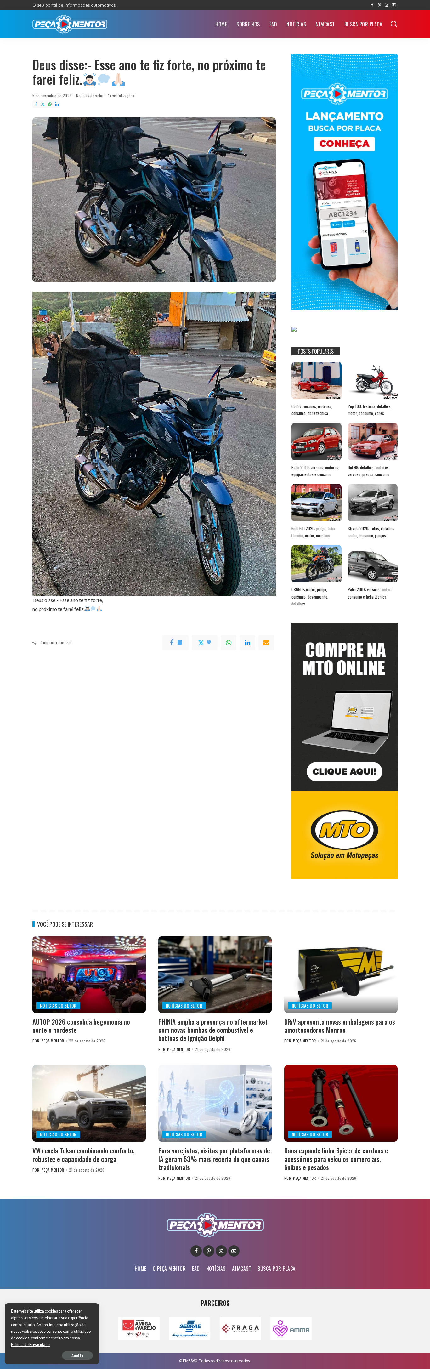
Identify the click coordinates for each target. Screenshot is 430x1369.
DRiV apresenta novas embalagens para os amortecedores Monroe (339, 1026)
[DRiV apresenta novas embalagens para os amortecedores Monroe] (341, 974)
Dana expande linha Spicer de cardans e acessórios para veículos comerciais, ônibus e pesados (336, 1158)
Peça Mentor (52, 1040)
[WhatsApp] (50, 104)
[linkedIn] (247, 642)
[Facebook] (372, 5)
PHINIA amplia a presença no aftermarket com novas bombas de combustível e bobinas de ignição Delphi (213, 1030)
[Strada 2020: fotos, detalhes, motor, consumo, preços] (373, 502)
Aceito (77, 1355)
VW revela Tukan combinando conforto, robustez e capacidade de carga (83, 1154)
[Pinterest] (379, 5)
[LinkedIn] (57, 104)
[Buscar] (394, 24)
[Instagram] (386, 5)
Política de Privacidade (30, 1344)
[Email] (266, 642)
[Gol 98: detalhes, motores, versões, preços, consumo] (373, 441)
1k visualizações (121, 95)
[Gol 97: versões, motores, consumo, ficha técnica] (316, 380)
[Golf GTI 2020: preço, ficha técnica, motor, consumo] (316, 502)
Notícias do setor (90, 95)
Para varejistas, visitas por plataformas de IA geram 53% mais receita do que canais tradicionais (214, 1158)
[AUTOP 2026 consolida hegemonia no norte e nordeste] (89, 974)
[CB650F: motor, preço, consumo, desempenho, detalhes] (316, 563)
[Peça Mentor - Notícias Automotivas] (69, 24)
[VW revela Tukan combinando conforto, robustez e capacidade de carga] (89, 1103)
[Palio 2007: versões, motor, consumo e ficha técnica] (373, 563)
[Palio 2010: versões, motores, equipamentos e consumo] (316, 441)
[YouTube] (394, 5)
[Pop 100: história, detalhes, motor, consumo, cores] (373, 380)
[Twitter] (42, 104)
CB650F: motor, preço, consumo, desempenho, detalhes (309, 596)
